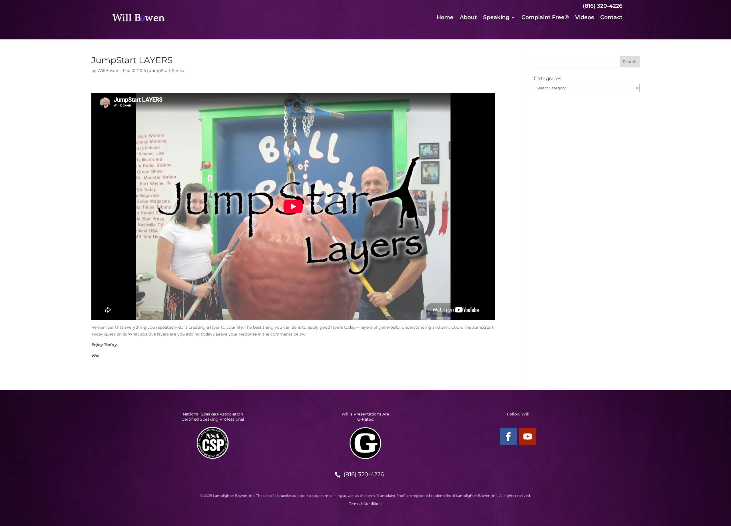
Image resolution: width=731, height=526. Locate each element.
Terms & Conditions (365, 503)
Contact (611, 18)
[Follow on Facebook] (508, 436)
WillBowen (108, 70)
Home (445, 18)
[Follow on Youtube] (527, 436)
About (468, 18)
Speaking (496, 18)
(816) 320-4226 (364, 474)
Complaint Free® (545, 18)
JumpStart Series (166, 70)
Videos (584, 18)
